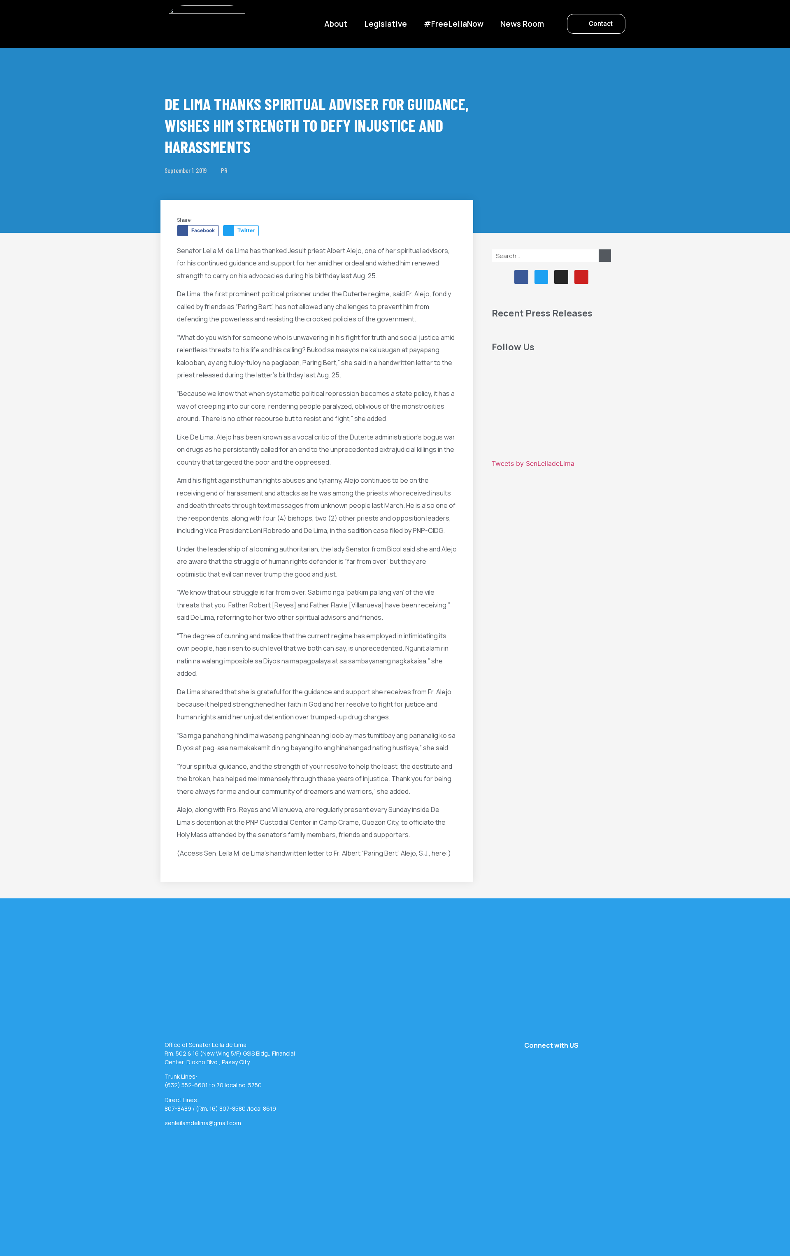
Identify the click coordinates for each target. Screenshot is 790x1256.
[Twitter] (541, 277)
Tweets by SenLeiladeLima (533, 463)
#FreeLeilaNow (453, 24)
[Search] (605, 255)
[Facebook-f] (521, 277)
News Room (522, 24)
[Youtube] (581, 277)
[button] (596, 24)
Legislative (385, 24)
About (335, 24)
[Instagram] (561, 277)
